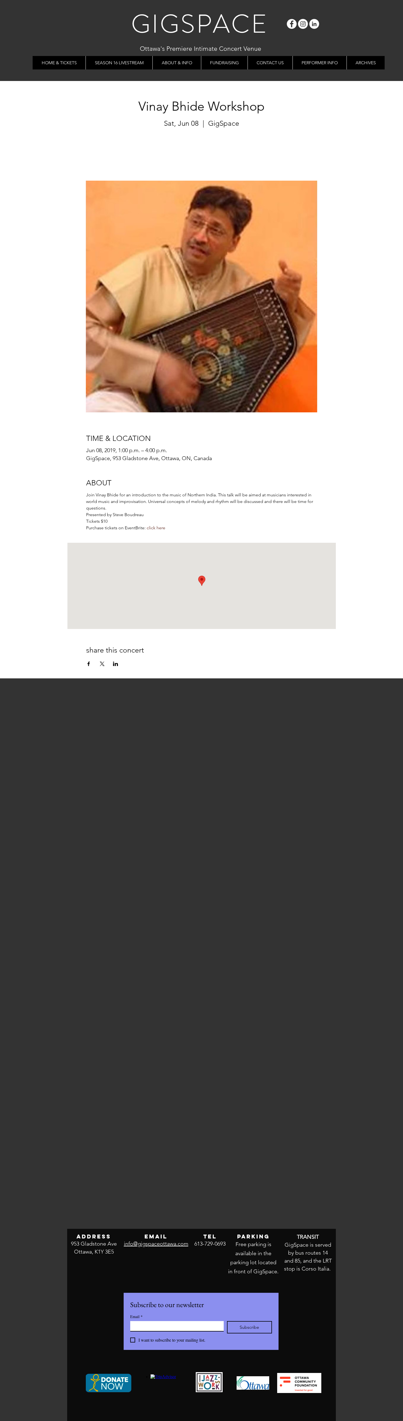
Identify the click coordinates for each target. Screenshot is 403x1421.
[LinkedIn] (314, 24)
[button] (176, 62)
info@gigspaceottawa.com (156, 1243)
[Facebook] (292, 24)
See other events (201, 155)
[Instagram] (303, 24)
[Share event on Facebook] (88, 664)
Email (136, 1316)
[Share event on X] (102, 664)
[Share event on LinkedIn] (115, 664)
